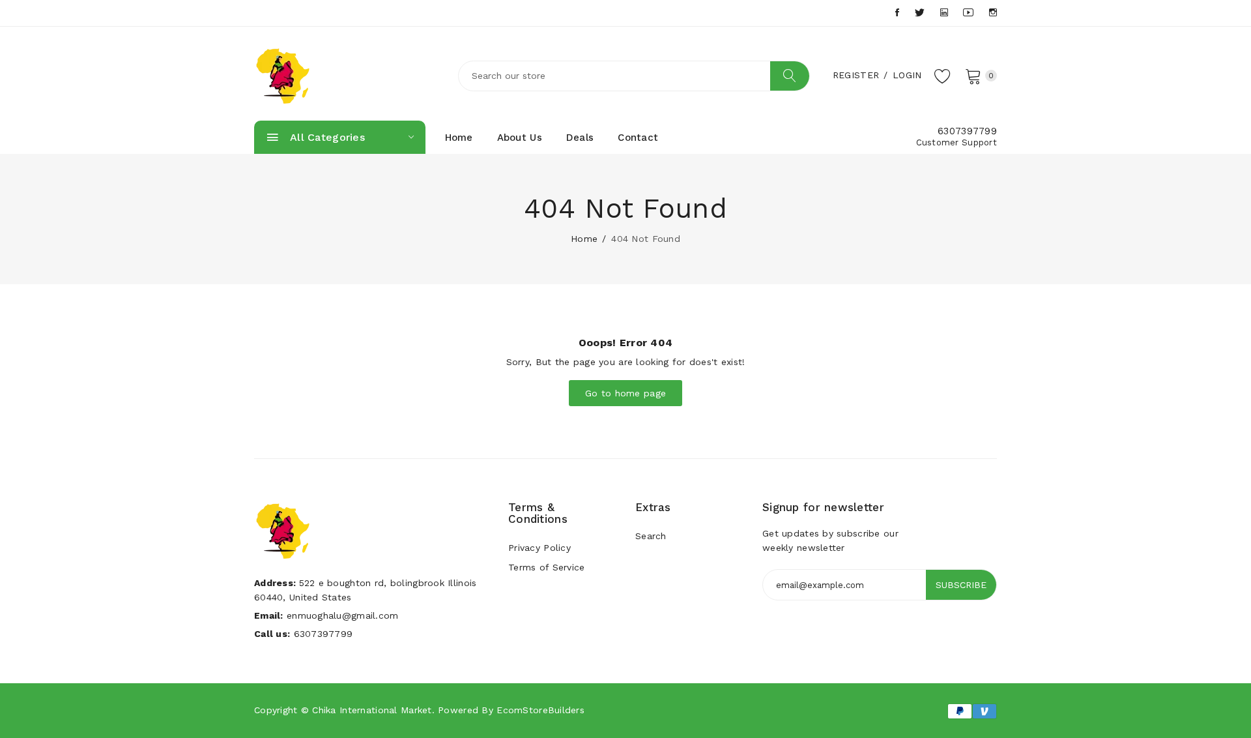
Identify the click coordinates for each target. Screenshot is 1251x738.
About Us (519, 137)
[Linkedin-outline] (944, 13)
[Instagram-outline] (993, 13)
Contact (638, 137)
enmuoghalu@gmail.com (343, 615)
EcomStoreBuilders (540, 710)
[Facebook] (897, 13)
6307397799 (967, 131)
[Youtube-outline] (968, 13)
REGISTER (856, 75)
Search (651, 536)
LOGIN (907, 75)
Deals (580, 137)
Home (459, 137)
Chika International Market (371, 710)
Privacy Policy (539, 547)
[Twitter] (920, 13)
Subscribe (961, 585)
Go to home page (625, 393)
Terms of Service (546, 567)
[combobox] (634, 76)
